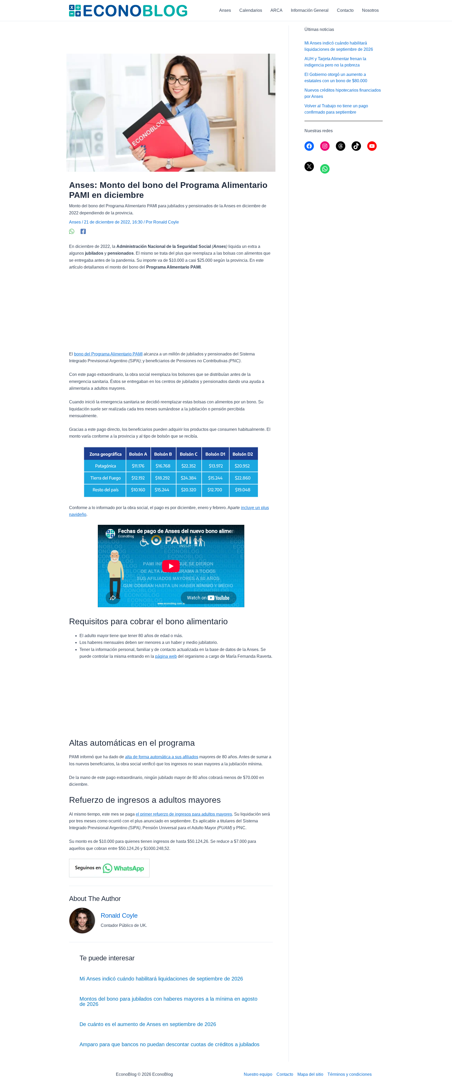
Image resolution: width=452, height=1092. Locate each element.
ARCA (276, 10)
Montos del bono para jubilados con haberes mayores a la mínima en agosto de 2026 (168, 1001)
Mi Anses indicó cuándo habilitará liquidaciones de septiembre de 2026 (161, 979)
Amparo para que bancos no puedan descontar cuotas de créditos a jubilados (169, 1044)
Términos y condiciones (349, 1074)
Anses (225, 10)
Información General (310, 10)
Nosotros (370, 10)
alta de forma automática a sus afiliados (161, 757)
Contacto (345, 10)
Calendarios (250, 10)
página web (166, 656)
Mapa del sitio (310, 1074)
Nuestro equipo (258, 1074)
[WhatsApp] (71, 231)
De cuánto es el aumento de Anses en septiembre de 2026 (148, 1024)
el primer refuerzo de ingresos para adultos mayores (184, 814)
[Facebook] (83, 231)
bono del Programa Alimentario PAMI (108, 354)
